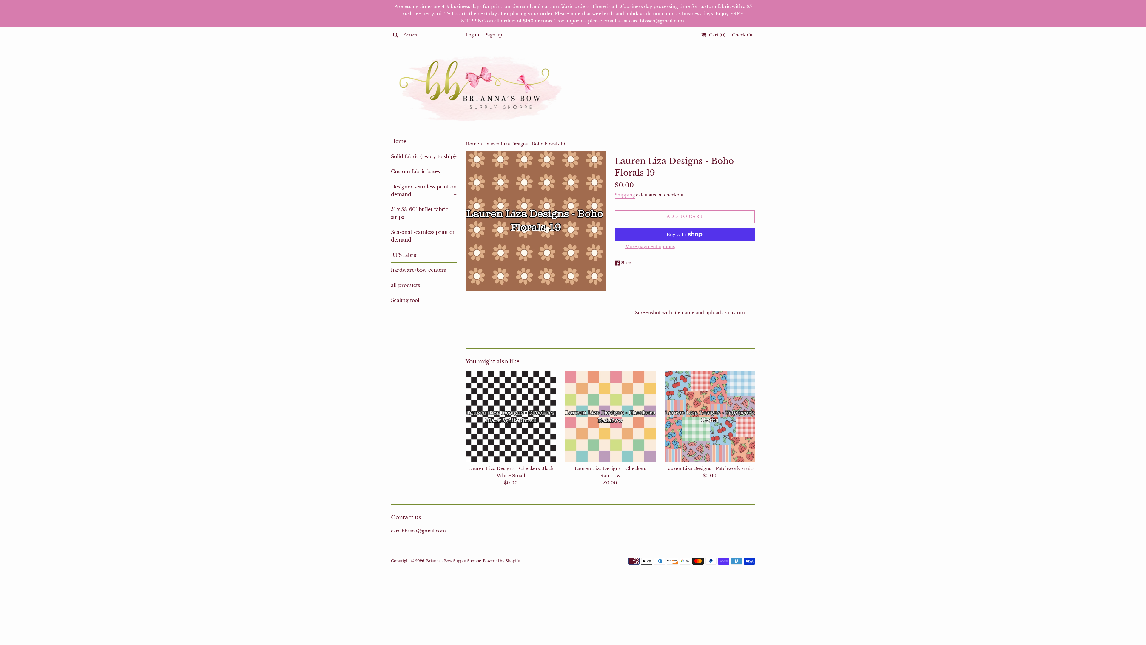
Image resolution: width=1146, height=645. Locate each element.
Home (398, 141)
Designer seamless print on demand (424, 190)
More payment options (650, 246)
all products (405, 285)
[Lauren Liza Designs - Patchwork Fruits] (710, 416)
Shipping (625, 195)
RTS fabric (424, 255)
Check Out (743, 35)
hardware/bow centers (418, 270)
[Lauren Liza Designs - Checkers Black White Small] (511, 416)
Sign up (494, 35)
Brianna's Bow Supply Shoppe (453, 561)
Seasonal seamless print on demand (424, 236)
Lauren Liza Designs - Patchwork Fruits (709, 468)
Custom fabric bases (415, 171)
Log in (472, 35)
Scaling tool (405, 300)
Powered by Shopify (501, 561)
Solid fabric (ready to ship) (424, 156)
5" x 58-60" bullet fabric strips (419, 213)
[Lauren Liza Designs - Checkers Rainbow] (610, 416)
